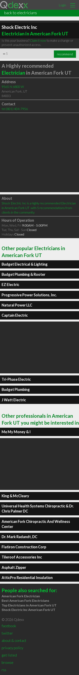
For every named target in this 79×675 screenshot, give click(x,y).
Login (62, 5)
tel (15, 109)
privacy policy (12, 648)
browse (7, 662)
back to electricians (20, 12)
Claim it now (38, 40)
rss (4, 669)
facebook (9, 626)
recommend (65, 54)
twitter (7, 633)
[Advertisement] (39, 152)
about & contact (14, 640)
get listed (9, 655)
